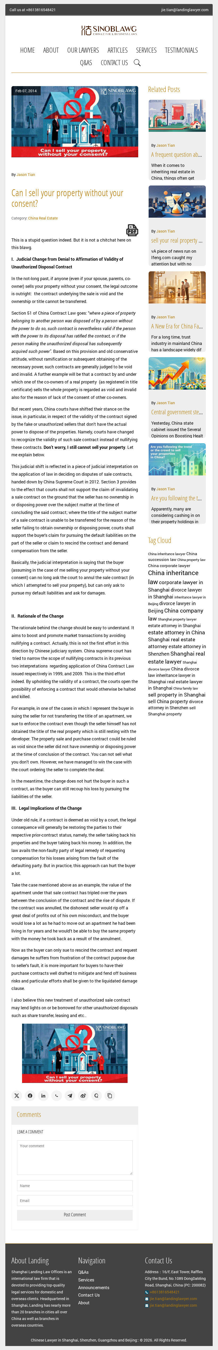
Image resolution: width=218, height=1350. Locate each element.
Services (146, 50)
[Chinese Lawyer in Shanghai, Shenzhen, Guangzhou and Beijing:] (108, 30)
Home (27, 50)
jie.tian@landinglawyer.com (184, 9)
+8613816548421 (41, 9)
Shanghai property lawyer (177, 619)
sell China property (168, 701)
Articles (118, 50)
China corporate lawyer (169, 565)
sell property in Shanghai (177, 694)
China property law (191, 559)
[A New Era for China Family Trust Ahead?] (177, 291)
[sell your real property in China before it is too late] (177, 205)
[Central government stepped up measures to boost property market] (177, 377)
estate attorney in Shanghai (174, 625)
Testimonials (181, 50)
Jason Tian (25, 174)
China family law (185, 688)
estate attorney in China (176, 632)
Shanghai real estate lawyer (176, 657)
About (51, 50)
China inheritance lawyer (166, 553)
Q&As (86, 63)
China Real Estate (43, 218)
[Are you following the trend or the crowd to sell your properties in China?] (177, 463)
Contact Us (114, 63)
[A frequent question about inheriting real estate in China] (177, 120)
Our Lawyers (83, 50)
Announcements (93, 1287)
